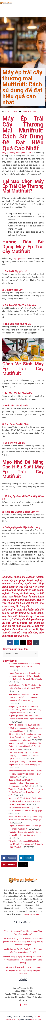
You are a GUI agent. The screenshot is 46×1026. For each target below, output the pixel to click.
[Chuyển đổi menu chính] (43, 3)
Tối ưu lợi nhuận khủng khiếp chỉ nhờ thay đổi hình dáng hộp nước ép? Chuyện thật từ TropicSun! (25, 844)
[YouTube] (25, 1005)
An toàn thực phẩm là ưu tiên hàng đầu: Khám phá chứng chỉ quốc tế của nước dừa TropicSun (25, 746)
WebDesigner (35, 1020)
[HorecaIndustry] (6, 3)
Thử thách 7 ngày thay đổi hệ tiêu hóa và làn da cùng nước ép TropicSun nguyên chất (25, 792)
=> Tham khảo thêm (31, 914)
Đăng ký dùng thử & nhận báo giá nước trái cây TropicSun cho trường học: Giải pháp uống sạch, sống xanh (24, 737)
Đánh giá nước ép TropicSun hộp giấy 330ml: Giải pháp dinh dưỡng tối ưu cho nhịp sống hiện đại (25, 728)
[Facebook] (20, 1005)
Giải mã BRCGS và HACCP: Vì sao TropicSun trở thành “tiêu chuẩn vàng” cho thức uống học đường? (24, 783)
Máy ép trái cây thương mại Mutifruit (17, 153)
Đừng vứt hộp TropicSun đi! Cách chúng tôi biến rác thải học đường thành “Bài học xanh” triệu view (25, 801)
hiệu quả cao (19, 259)
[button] (10, 642)
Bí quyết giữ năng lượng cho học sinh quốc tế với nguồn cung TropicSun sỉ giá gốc (25, 719)
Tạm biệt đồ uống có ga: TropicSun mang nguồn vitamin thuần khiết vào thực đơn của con (23, 755)
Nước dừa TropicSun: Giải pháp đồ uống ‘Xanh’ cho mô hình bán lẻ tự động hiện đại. (25, 820)
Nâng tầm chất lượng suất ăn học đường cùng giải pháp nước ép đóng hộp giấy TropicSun (25, 774)
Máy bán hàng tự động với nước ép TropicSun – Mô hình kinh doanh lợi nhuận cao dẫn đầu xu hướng (23, 697)
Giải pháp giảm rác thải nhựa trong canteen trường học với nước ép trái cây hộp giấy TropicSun (24, 710)
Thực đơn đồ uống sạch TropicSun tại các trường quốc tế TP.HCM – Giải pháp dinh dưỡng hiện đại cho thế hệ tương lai (25, 676)
